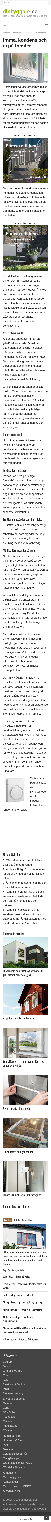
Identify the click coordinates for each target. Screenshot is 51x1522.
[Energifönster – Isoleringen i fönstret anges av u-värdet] (25, 1029)
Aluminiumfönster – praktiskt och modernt (22, 1310)
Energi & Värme (12, 1370)
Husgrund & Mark (13, 1440)
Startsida (6, 33)
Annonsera (9, 1472)
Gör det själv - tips (14, 1467)
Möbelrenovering (13, 1393)
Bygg (6, 1407)
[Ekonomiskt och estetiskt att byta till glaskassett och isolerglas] (25, 939)
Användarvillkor (12, 1490)
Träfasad (8, 1421)
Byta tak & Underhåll (15, 1453)
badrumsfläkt (22, 721)
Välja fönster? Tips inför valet (19, 1018)
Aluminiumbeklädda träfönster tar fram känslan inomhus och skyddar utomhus (24, 1330)
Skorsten (8, 1449)
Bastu (6, 1366)
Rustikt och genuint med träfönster (19, 1295)
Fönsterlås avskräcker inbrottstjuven (22, 1195)
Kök (5, 1379)
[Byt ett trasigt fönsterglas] (25, 1077)
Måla (6, 1388)
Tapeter (7, 1403)
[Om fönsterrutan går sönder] (25, 1120)
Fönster (15, 33)
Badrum (7, 1361)
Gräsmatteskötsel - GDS (17, 1462)
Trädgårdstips (11, 1458)
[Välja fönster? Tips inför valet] (25, 986)
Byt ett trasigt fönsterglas (17, 1108)
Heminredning (11, 1435)
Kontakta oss (11, 1481)
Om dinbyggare (12, 1477)
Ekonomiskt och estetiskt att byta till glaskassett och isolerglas (23, 973)
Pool (5, 1444)
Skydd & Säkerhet (14, 1398)
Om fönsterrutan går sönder (18, 1152)
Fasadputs (9, 1416)
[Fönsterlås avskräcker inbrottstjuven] (25, 1163)
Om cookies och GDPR (17, 1486)
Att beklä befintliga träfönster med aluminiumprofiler (18, 1319)
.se (20, 11)
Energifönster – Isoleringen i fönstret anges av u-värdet (23, 1063)
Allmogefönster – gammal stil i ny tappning (22, 1302)
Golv (6, 1375)
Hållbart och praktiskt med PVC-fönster (20, 1339)
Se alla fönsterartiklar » (16, 1206)
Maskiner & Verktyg (14, 1384)
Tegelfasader (10, 1425)
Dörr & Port (9, 1412)
